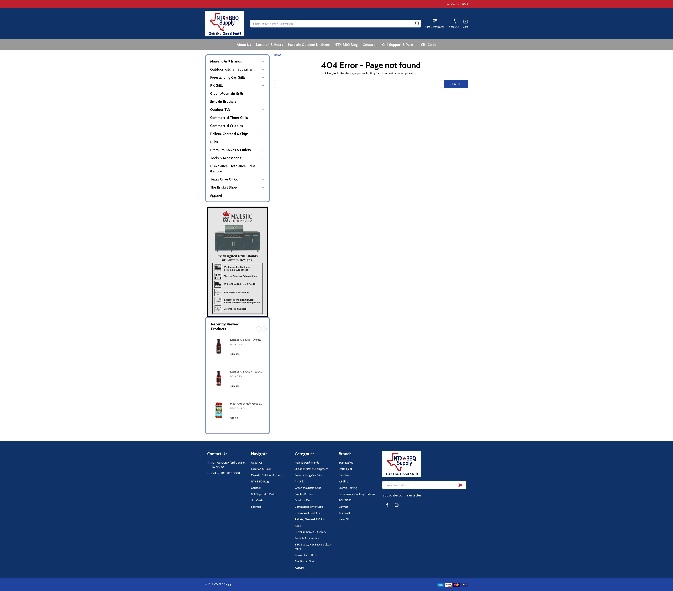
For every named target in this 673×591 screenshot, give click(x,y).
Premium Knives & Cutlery (230, 150)
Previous (258, 329)
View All (344, 519)
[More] (377, 44)
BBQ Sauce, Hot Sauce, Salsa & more (233, 168)
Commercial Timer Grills (229, 118)
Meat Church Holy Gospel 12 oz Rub (251, 403)
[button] (237, 262)
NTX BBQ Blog (346, 45)
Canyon (343, 506)
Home (277, 55)
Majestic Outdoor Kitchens (309, 45)
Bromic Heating (348, 487)
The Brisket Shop (223, 187)
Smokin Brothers (223, 101)
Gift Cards (428, 45)
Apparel (216, 195)
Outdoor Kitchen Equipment (232, 69)
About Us (244, 45)
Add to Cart (253, 366)
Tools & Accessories (225, 158)
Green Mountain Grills (227, 93)
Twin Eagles (346, 462)
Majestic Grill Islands (226, 61)
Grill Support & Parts (398, 45)
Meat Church (238, 408)
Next (264, 329)
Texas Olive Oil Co (224, 179)
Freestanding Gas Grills (227, 77)
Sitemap (256, 506)
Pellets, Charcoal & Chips (229, 134)
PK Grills (216, 85)
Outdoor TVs (220, 109)
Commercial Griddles (226, 126)
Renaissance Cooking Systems (357, 494)
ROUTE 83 (345, 500)
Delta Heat (345, 469)
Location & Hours (269, 45)
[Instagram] (396, 505)
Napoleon (345, 475)
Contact (369, 45)
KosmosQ (236, 344)
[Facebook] (387, 505)
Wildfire (343, 481)
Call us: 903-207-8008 (225, 473)
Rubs (214, 142)
